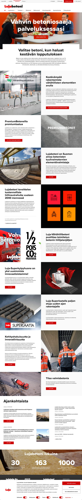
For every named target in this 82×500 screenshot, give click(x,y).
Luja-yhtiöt (3, 1)
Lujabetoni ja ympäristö (10, 223)
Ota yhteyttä (41, 37)
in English (53, 1)
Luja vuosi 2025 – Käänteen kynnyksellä (64, 434)
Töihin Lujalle (68, 1)
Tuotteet (20, 10)
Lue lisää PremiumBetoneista (14, 140)
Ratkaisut (28, 10)
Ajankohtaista (57, 10)
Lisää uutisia (58, 439)
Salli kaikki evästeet (71, 483)
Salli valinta (71, 487)
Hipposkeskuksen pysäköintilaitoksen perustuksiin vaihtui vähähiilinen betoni (66, 414)
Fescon (23, 1)
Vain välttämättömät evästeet (71, 491)
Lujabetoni (11, 10)
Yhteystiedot (67, 10)
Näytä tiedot (68, 497)
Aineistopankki (46, 10)
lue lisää (51, 254)
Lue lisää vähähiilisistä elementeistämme (57, 107)
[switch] (38, 497)
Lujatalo (10, 1)
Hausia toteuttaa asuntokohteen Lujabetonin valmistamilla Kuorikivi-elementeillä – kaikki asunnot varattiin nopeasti (65, 421)
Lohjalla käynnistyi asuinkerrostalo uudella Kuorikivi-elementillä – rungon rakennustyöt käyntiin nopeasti (65, 408)
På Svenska (60, 1)
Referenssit (37, 10)
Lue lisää (51, 177)
